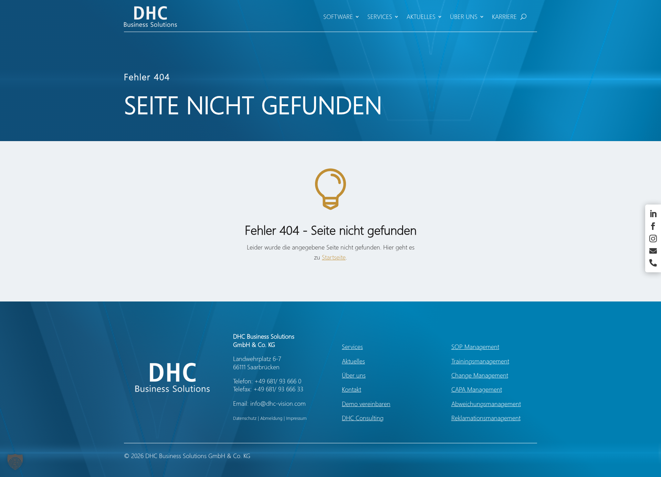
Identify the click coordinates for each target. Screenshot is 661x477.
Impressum (296, 418)
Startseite (334, 257)
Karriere (504, 16)
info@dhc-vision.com (278, 403)
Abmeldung (271, 418)
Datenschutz (244, 418)
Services (379, 16)
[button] (15, 462)
